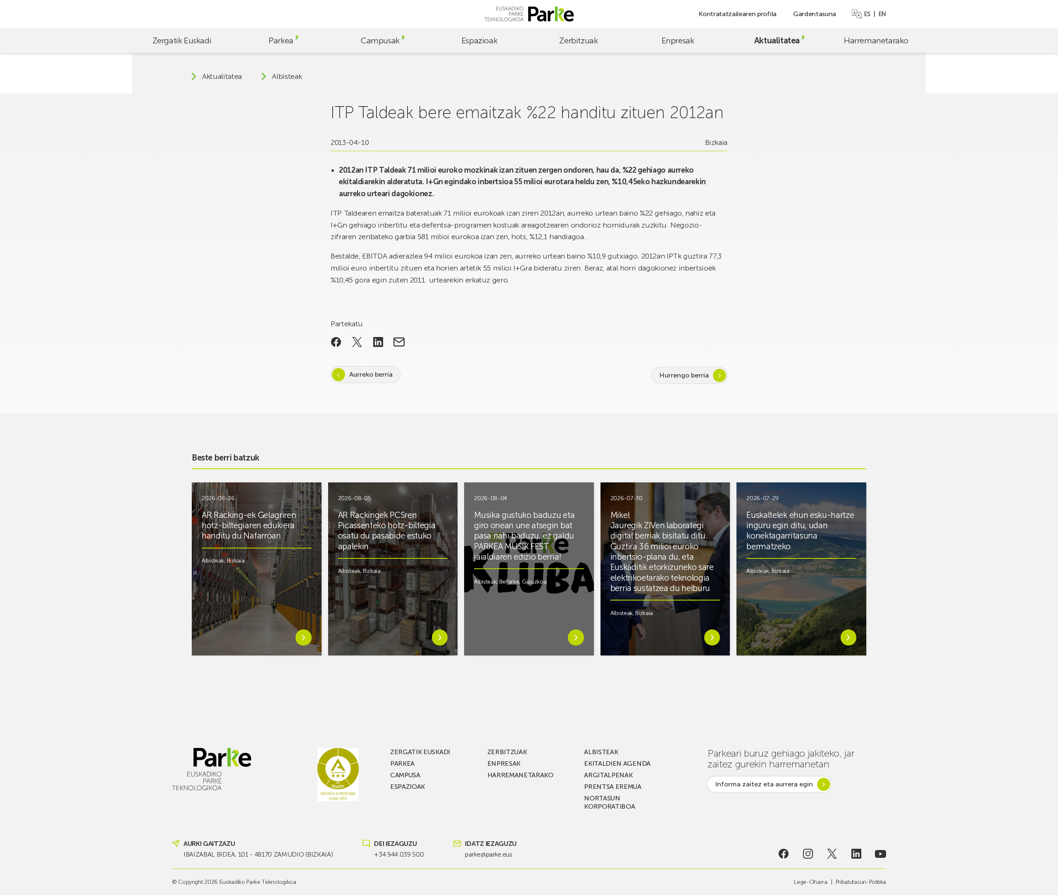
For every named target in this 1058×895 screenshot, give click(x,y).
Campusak (380, 40)
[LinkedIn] (856, 854)
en (882, 14)
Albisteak (287, 76)
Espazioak (479, 40)
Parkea (281, 40)
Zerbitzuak (578, 40)
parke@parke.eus (488, 854)
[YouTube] (880, 854)
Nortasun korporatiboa (609, 802)
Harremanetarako (876, 40)
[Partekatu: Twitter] (357, 342)
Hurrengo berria (684, 375)
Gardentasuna (814, 14)
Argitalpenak (608, 775)
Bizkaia (716, 142)
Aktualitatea (777, 40)
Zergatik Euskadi (182, 40)
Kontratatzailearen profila (737, 14)
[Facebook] (783, 854)
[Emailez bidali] (399, 342)
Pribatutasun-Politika (861, 882)
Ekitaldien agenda (617, 763)
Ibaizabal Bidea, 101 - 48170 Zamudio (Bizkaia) (258, 854)
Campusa (405, 775)
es (867, 14)
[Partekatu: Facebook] (336, 342)
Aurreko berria (371, 374)
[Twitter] (832, 854)
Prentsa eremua (612, 787)
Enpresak (678, 40)
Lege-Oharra (810, 882)
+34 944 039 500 (399, 854)
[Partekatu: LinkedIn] (378, 342)
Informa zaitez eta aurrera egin (764, 784)
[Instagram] (807, 854)
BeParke (509, 581)
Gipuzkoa (534, 581)
